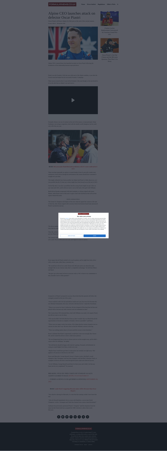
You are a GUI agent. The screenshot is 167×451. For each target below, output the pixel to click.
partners (67, 218)
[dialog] (83, 225)
